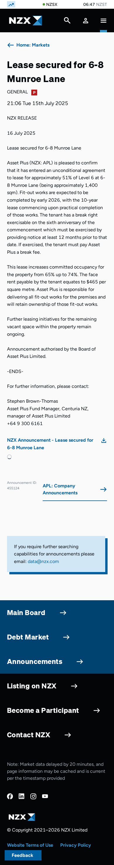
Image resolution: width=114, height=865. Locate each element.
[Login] (86, 20)
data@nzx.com (43, 561)
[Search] (67, 21)
